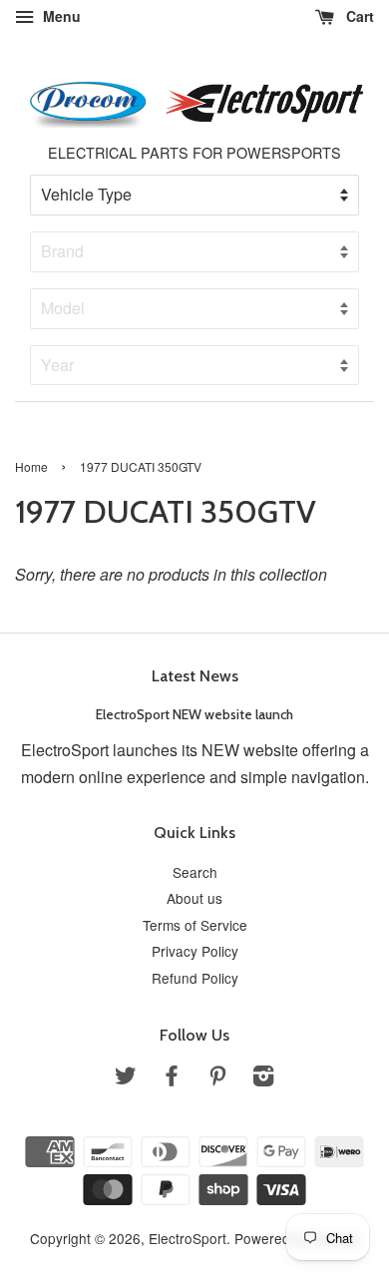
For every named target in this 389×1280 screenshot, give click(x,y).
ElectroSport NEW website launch (194, 714)
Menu (60, 16)
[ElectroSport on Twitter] (126, 1078)
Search (195, 872)
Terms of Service (195, 925)
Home (31, 466)
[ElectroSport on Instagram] (263, 1078)
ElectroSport (187, 1238)
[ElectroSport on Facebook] (172, 1078)
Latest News (195, 675)
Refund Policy (195, 978)
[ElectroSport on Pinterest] (217, 1078)
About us (194, 898)
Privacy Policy (195, 951)
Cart (358, 16)
